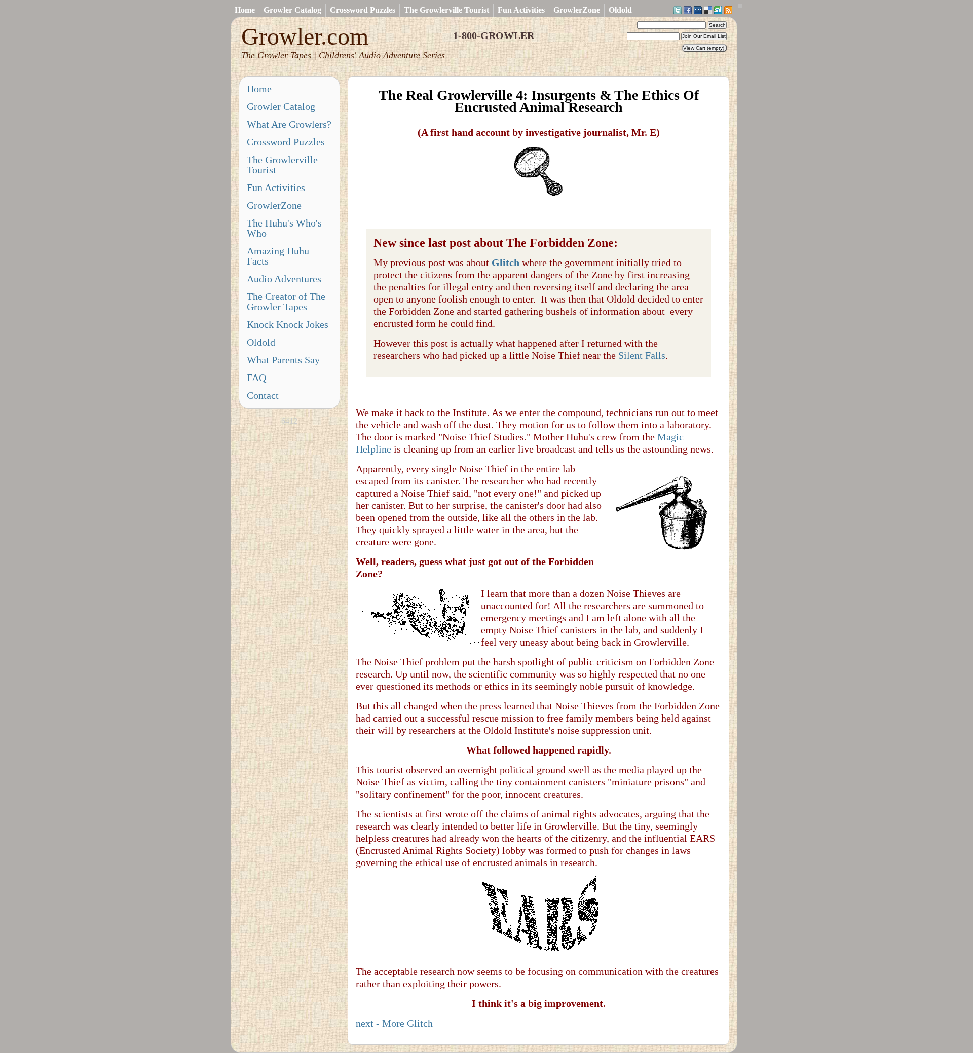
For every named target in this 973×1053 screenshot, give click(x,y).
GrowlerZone (576, 10)
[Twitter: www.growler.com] (677, 10)
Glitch (505, 262)
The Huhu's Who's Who (284, 228)
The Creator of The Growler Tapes (286, 301)
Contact (263, 395)
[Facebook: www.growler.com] (688, 10)
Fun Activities (521, 10)
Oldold (620, 10)
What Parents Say (283, 359)
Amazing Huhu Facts (278, 256)
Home (245, 10)
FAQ (256, 377)
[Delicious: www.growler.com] (708, 10)
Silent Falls (641, 355)
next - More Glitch (394, 1023)
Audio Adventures (284, 278)
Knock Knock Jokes (287, 324)
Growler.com (343, 41)
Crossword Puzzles (362, 10)
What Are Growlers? (289, 124)
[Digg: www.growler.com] (698, 10)
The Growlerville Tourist (446, 10)
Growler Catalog (292, 10)
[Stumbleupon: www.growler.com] (718, 10)
